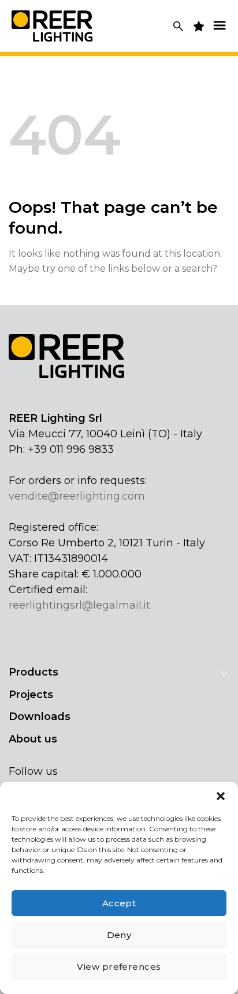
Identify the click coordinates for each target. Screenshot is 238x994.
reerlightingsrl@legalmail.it (79, 605)
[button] (220, 796)
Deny (119, 934)
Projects (31, 694)
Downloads (39, 716)
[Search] (178, 26)
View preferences (119, 966)
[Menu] (219, 25)
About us (33, 739)
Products (33, 672)
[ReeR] (52, 26)
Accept (119, 903)
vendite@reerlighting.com (77, 496)
